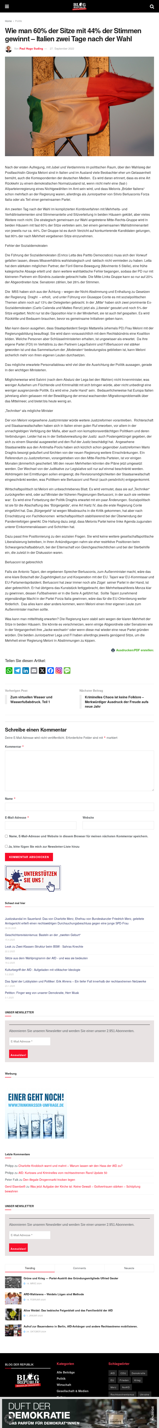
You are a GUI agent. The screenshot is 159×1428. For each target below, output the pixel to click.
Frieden (124, 1380)
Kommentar (14, 746)
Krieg (137, 1380)
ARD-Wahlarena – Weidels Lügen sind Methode (54, 1294)
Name (10, 798)
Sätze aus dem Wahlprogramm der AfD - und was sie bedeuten (46, 958)
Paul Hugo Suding (31, 48)
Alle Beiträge (66, 1372)
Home (8, 21)
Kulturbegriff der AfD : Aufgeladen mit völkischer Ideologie (42, 970)
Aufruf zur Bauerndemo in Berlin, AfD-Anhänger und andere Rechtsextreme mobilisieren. (81, 1326)
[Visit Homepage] (79, 6)
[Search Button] (152, 6)
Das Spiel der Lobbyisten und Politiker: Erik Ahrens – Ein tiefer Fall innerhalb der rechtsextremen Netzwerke (75, 981)
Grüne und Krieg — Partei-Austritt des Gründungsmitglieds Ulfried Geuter (71, 1278)
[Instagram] (59, 670)
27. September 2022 (62, 48)
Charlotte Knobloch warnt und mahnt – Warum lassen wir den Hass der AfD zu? (70, 1166)
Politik (18, 21)
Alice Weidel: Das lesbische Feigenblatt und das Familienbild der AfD (68, 1310)
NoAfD (126, 1387)
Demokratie (138, 1373)
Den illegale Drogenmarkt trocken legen (49, 1179)
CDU (123, 1373)
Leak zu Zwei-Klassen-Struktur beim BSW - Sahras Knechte (44, 946)
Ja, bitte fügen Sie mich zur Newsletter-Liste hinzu (44, 846)
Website (88, 817)
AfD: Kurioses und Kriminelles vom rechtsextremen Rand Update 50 (62, 1173)
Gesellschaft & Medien (73, 1391)
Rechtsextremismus (122, 1394)
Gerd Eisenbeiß (15, 1186)
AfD (113, 1373)
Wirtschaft (64, 1385)
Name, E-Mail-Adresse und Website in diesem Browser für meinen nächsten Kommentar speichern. (78, 836)
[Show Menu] (7, 6)
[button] (9, 1419)
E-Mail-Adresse (17, 817)
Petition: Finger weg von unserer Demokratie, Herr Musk (42, 993)
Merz (114, 1387)
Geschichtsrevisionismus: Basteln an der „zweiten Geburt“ (43, 935)
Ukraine (144, 1394)
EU (112, 1380)
